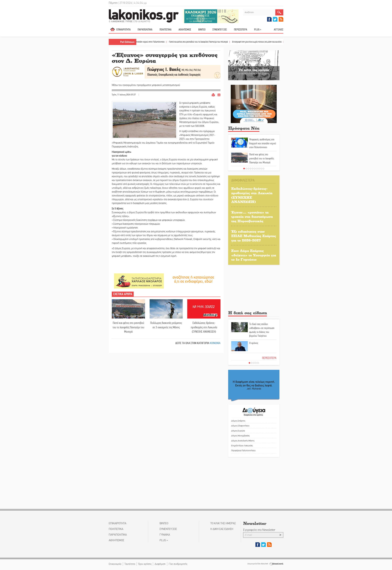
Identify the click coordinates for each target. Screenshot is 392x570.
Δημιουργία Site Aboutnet (258, 563)
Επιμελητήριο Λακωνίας (242, 445)
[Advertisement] (253, 288)
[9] (261, 168)
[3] (248, 168)
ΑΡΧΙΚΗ (112, 31)
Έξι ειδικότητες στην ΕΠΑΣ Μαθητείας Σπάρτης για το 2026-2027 (253, 235)
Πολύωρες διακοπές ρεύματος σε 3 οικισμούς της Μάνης (166, 325)
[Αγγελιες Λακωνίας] (193, 279)
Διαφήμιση (160, 564)
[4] (250, 168)
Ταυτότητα (129, 564)
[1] (244, 168)
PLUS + (257, 29)
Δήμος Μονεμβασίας (240, 435)
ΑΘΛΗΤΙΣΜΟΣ (185, 29)
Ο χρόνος (253, 343)
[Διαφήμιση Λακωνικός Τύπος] (253, 385)
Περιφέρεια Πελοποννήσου (243, 450)
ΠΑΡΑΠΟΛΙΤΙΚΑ (145, 29)
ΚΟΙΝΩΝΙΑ (215, 343)
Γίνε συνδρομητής (178, 564)
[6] (255, 168)
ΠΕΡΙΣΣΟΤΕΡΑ (269, 358)
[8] (259, 168)
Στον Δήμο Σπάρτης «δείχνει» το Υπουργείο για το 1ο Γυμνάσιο (253, 255)
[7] (257, 168)
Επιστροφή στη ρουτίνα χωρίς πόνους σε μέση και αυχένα (235, 42)
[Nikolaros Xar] (139, 280)
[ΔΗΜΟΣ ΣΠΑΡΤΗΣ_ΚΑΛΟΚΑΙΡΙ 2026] (211, 16)
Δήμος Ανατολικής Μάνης (242, 440)
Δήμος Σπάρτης (238, 420)
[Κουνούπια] (254, 103)
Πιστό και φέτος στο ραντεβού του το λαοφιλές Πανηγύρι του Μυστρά (176, 42)
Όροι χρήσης (144, 564)
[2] (246, 168)
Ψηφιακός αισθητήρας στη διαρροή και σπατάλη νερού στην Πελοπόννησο (262, 143)
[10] (263, 168)
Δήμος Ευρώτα (238, 430)
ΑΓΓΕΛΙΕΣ (278, 29)
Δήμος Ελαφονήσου (240, 425)
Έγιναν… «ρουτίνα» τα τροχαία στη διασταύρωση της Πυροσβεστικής (252, 216)
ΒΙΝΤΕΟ (201, 29)
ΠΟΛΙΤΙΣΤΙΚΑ (166, 29)
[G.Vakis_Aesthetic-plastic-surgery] (166, 71)
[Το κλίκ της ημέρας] (253, 65)
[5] (252, 168)
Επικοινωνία (115, 564)
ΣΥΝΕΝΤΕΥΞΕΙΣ (220, 29)
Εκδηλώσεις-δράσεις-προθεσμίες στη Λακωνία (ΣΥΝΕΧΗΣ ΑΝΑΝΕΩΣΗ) (204, 327)
